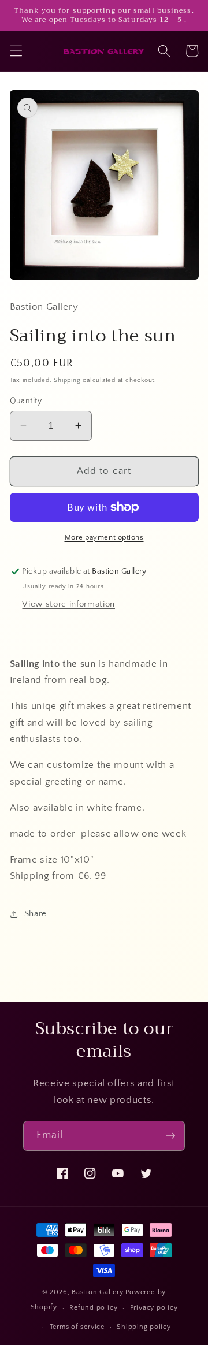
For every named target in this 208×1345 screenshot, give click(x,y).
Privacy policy (154, 1307)
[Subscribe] (170, 1136)
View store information (68, 604)
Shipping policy (144, 1327)
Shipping (67, 380)
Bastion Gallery (98, 1292)
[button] (15, 51)
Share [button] (35, 914)
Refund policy (93, 1307)
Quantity (26, 401)
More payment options (104, 537)
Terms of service (77, 1327)
